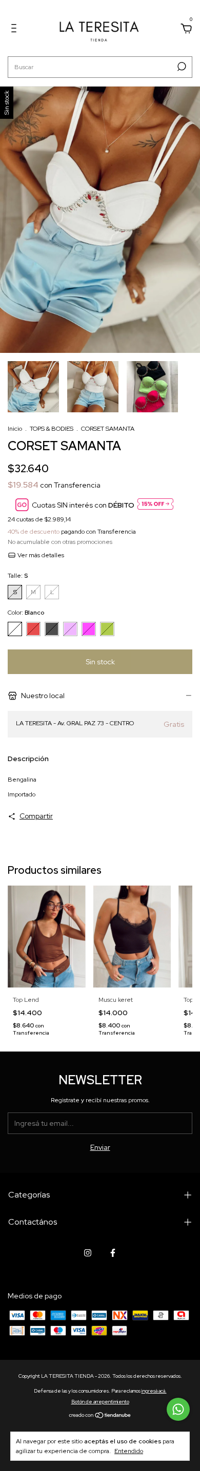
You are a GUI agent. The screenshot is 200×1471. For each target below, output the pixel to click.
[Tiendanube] (100, 1416)
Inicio (15, 429)
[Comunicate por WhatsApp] (178, 1409)
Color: (26, 612)
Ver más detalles (40, 555)
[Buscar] (181, 66)
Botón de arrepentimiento (100, 1401)
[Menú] (16, 29)
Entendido (128, 1451)
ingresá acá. (154, 1391)
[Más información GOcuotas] (155, 504)
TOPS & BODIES (51, 429)
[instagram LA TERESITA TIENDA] (88, 1253)
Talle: (18, 576)
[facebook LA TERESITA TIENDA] (113, 1253)
